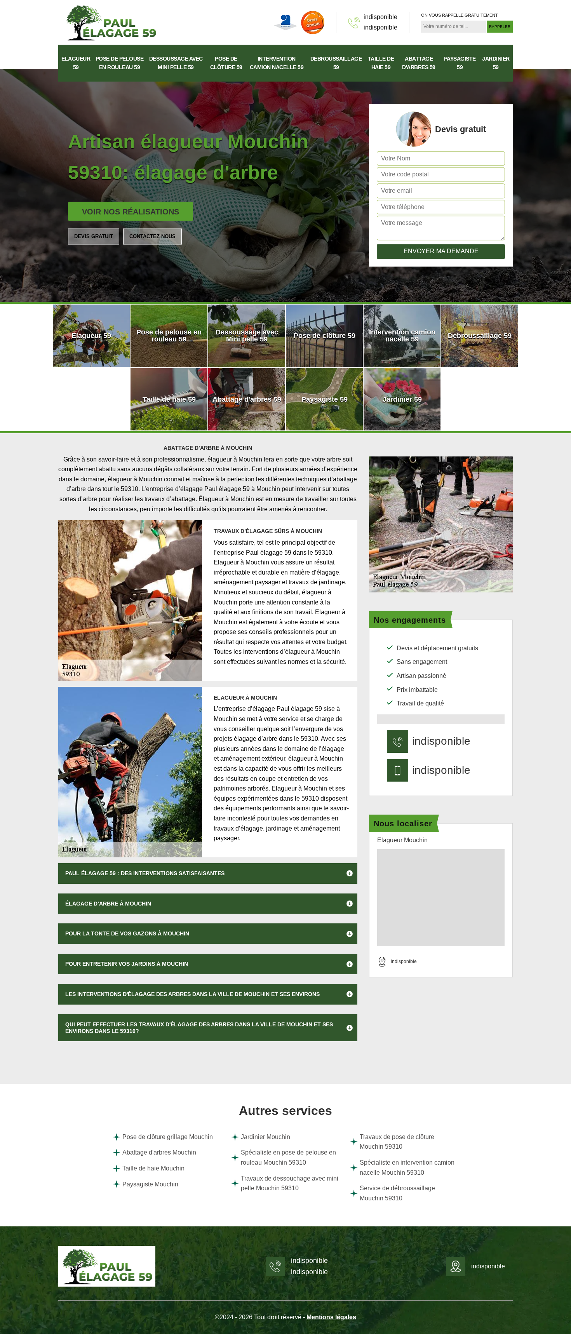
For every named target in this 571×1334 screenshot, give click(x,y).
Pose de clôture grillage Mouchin (167, 1137)
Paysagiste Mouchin (150, 1184)
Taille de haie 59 (381, 63)
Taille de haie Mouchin (153, 1168)
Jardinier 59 (496, 63)
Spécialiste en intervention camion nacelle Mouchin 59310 (407, 1167)
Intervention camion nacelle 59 (277, 63)
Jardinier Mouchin (265, 1137)
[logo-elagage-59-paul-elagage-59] (110, 22)
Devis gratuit (93, 236)
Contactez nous (152, 236)
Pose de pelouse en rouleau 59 (119, 63)
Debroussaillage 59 (336, 63)
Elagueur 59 (75, 63)
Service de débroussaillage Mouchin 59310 (397, 1193)
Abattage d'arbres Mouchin (159, 1152)
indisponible (380, 17)
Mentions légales (331, 1317)
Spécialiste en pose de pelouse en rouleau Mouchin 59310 (288, 1157)
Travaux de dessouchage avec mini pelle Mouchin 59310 (289, 1183)
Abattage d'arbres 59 (418, 63)
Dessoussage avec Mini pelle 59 (176, 63)
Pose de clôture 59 (226, 63)
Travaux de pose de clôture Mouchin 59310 (397, 1142)
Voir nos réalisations (130, 211)
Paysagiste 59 (460, 63)
